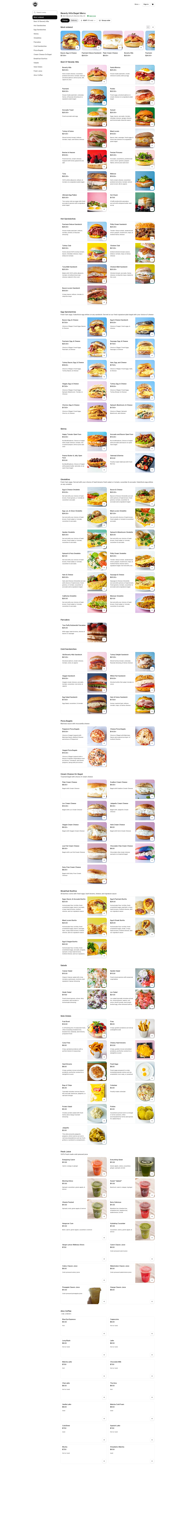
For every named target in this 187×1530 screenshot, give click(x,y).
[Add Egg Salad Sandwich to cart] (104, 711)
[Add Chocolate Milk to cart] (152, 1376)
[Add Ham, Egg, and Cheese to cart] (152, 376)
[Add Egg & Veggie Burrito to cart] (104, 956)
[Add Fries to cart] (152, 1036)
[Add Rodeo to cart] (152, 103)
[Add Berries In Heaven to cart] (104, 166)
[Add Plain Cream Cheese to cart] (120, 47)
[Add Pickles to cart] (152, 1121)
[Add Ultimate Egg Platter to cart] (104, 209)
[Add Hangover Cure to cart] (104, 1237)
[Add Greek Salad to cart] (104, 1006)
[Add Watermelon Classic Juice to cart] (152, 1280)
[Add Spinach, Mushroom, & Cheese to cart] (152, 419)
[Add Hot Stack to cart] (152, 209)
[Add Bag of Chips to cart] (104, 1099)
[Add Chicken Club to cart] (152, 260)
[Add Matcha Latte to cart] (104, 1376)
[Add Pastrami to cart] (104, 103)
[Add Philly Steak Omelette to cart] (152, 567)
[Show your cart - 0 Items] (152, 4)
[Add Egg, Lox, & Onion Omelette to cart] (104, 525)
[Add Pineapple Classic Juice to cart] (104, 1301)
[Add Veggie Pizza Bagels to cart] (104, 764)
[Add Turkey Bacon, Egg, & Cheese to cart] (104, 376)
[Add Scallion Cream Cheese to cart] (152, 796)
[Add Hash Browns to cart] (104, 1078)
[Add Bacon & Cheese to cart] (152, 504)
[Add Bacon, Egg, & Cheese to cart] (77, 47)
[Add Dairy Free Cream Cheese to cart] (104, 881)
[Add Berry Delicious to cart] (152, 1216)
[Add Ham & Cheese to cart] (104, 589)
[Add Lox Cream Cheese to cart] (104, 817)
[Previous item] (148, 27)
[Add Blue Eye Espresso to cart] (104, 1333)
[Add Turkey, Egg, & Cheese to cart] (152, 398)
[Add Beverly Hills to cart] (141, 47)
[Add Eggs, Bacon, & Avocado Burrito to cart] (104, 913)
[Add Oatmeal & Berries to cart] (152, 470)
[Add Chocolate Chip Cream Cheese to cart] (152, 860)
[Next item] (153, 27)
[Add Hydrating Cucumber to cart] (152, 1237)
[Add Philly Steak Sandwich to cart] (152, 238)
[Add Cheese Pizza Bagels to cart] (152, 743)
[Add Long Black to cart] (104, 1355)
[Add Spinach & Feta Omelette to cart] (104, 567)
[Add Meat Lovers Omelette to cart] (152, 525)
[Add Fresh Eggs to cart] (152, 1078)
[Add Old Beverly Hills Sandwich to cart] (104, 669)
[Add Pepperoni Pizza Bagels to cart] (104, 743)
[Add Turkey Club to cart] (104, 260)
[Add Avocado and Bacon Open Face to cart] (152, 448)
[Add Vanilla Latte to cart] (104, 1418)
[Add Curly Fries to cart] (104, 1057)
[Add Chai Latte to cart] (104, 1397)
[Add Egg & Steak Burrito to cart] (152, 934)
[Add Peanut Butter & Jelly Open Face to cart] (104, 470)
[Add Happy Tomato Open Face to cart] (104, 448)
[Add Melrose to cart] (152, 188)
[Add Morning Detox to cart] (104, 1195)
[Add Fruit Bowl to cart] (104, 1036)
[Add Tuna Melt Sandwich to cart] (104, 281)
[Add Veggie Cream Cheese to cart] (104, 839)
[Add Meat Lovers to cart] (152, 145)
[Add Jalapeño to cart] (104, 1142)
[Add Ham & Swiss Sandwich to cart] (152, 711)
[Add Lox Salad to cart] (152, 1006)
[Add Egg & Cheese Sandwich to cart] (152, 334)
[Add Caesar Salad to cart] (104, 985)
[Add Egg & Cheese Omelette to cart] (104, 504)
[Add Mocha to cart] (104, 1461)
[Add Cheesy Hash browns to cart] (152, 1057)
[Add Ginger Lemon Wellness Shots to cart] (104, 1259)
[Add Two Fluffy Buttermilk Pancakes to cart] (104, 639)
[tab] (65, 20)
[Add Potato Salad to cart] (104, 1121)
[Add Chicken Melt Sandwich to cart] (152, 281)
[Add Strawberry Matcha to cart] (152, 1461)
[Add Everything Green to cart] (152, 1174)
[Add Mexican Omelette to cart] (152, 610)
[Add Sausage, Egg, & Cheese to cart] (152, 355)
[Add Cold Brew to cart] (104, 1440)
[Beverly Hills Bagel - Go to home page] (35, 4)
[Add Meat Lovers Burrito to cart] (104, 934)
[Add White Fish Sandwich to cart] (152, 690)
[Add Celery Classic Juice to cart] (104, 1280)
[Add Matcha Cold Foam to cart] (152, 1418)
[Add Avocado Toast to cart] (104, 124)
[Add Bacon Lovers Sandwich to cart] (104, 302)
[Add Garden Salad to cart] (152, 985)
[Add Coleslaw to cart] (152, 1099)
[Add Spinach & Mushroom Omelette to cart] (152, 546)
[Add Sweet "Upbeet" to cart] (152, 1195)
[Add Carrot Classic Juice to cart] (152, 1259)
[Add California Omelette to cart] (104, 610)
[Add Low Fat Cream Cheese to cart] (104, 860)
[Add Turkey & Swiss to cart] (104, 145)
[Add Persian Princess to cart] (152, 166)
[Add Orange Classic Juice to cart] (152, 1301)
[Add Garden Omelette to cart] (104, 546)
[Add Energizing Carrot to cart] (104, 1174)
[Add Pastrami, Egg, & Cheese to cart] (104, 355)
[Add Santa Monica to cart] (152, 81)
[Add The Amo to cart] (152, 1397)
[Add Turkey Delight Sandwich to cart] (152, 669)
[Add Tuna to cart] (104, 188)
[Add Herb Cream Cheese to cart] (152, 839)
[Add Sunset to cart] (152, 124)
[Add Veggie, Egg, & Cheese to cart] (104, 398)
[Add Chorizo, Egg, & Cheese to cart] (104, 419)
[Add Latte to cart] (152, 1355)
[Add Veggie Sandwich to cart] (104, 690)
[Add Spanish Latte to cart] (152, 1440)
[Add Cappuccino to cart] (152, 1333)
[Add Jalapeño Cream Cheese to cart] (152, 817)
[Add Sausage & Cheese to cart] (152, 589)
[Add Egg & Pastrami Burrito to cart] (152, 913)
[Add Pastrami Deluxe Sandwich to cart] (98, 47)
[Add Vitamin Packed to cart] (104, 1216)
